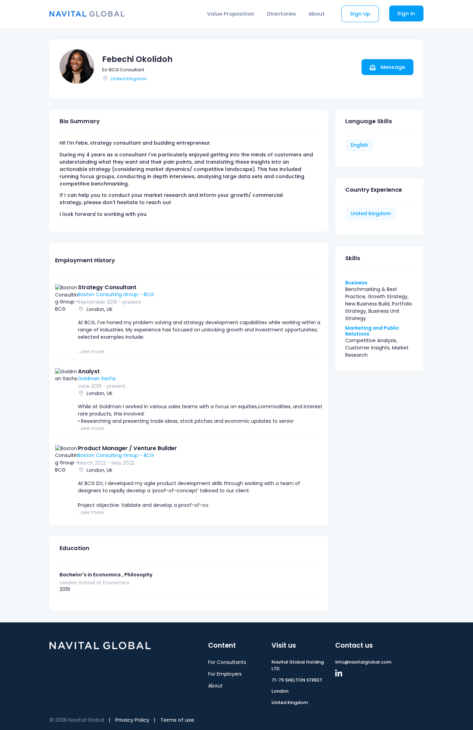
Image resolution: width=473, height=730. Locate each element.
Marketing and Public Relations (372, 331)
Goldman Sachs (97, 378)
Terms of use (177, 719)
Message (392, 67)
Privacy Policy (132, 719)
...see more (91, 351)
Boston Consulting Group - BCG (116, 294)
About (317, 13)
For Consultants (227, 662)
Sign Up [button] (360, 13)
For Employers (225, 673)
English (359, 145)
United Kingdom (129, 78)
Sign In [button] (406, 13)
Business (356, 282)
